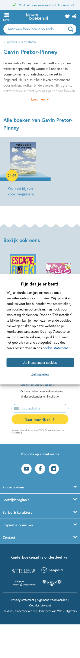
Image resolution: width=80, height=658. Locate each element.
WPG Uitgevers (67, 611)
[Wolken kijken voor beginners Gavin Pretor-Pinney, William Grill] (23, 170)
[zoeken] (71, 29)
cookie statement (55, 348)
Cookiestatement (40, 605)
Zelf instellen (40, 374)
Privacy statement (22, 600)
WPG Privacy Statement (50, 430)
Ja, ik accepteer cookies (40, 362)
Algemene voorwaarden (52, 600)
